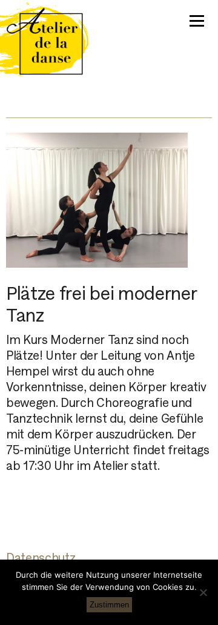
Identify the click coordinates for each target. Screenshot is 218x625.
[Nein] (203, 592)
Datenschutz (40, 558)
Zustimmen (109, 604)
